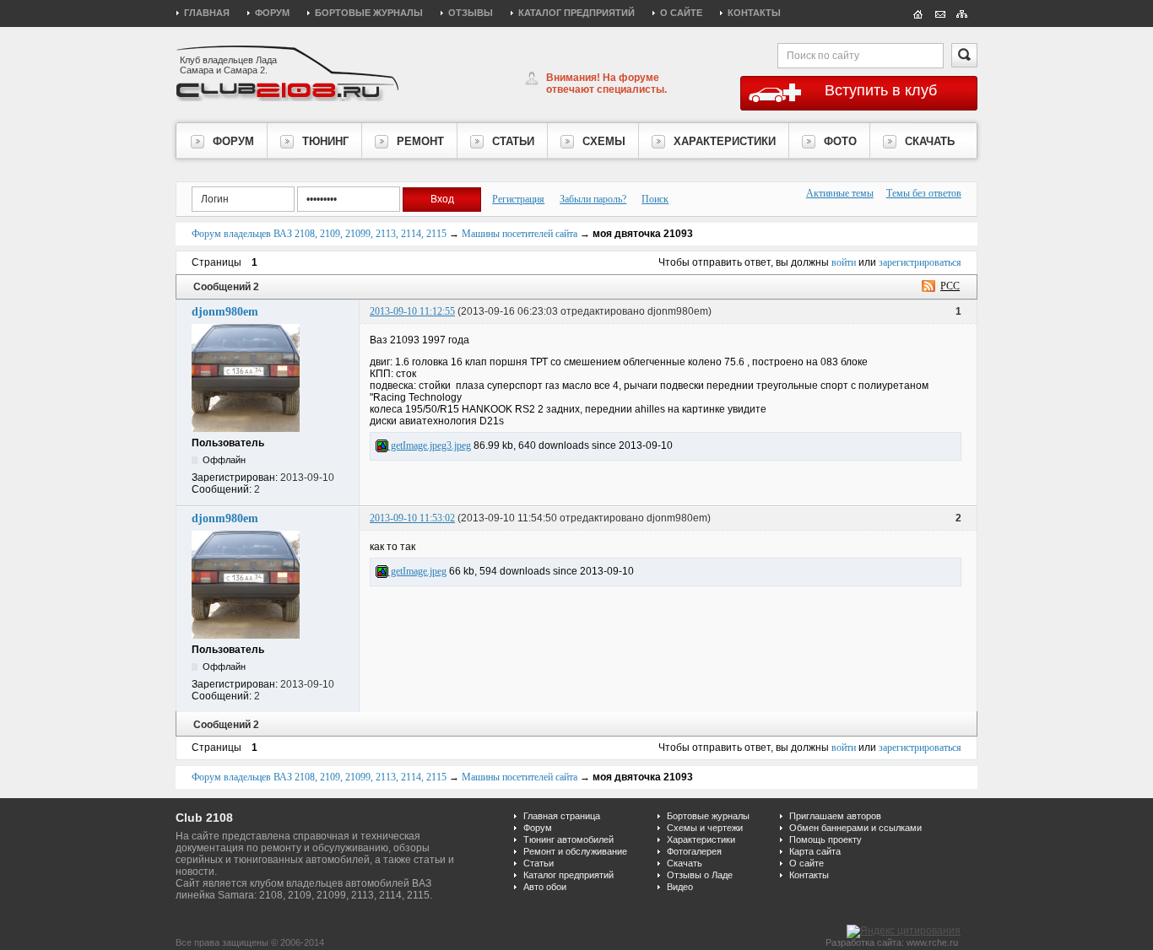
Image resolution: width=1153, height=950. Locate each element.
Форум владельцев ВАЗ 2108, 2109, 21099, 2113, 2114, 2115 (319, 234)
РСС (950, 286)
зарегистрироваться (920, 262)
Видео (680, 887)
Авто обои (544, 887)
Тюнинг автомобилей (568, 839)
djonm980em (225, 311)
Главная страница (561, 816)
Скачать (684, 863)
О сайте (681, 13)
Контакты (754, 13)
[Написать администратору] (940, 12)
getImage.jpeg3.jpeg (429, 445)
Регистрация (518, 199)
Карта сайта (815, 851)
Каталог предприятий (576, 13)
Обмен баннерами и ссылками (855, 828)
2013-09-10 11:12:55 (412, 311)
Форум (272, 13)
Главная (207, 13)
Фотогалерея (694, 851)
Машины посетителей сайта (519, 234)
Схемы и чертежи (705, 828)
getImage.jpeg (417, 571)
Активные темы (840, 193)
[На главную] (918, 12)
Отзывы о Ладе (700, 875)
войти (843, 262)
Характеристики (701, 839)
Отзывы (470, 13)
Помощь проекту (825, 839)
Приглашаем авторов (835, 816)
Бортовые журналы (369, 13)
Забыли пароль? (593, 199)
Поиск (655, 199)
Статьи (538, 863)
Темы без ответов (923, 193)
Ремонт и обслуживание (575, 851)
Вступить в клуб (881, 90)
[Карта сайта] (962, 12)
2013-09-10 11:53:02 (412, 518)
